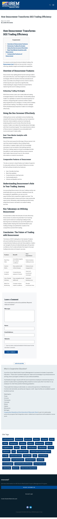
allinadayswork (30, 459)
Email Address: (8, 332)
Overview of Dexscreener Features (17, 44)
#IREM (5, 443)
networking (6, 468)
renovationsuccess (17, 459)
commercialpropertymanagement (40, 451)
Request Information (29, 487)
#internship (27, 455)
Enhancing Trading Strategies (16, 46)
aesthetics (6, 459)
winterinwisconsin (15, 455)
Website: (7, 339)
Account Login (29, 494)
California (48, 443)
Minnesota (19, 439)
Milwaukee (6, 451)
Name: (6, 325)
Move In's (15, 468)
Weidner (36, 439)
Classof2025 (42, 447)
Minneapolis (39, 443)
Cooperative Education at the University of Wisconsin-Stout (21, 412)
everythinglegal (7, 464)
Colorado (44, 439)
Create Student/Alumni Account (9, 498)
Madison (30, 443)
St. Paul (5, 455)
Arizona (51, 447)
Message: (7, 308)
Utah (34, 455)
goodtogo (40, 459)
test (13, 451)
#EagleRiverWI (7, 447)
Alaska (17, 447)
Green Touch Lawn (39, 464)
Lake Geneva (32, 447)
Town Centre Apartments (28, 468)
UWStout (22, 443)
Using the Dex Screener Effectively (17, 48)
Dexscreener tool (8, 64)
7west (23, 447)
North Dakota (43, 455)
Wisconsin (28, 439)
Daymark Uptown (23, 451)
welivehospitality (19, 363)
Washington (13, 443)
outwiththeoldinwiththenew (23, 464)
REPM (52, 439)
